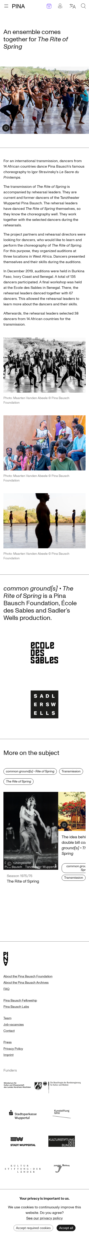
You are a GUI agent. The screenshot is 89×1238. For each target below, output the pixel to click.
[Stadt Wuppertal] (22, 1140)
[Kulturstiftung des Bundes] (61, 1140)
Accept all (66, 1228)
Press (7, 1042)
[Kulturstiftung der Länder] (22, 1167)
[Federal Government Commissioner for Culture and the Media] (61, 1086)
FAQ (6, 989)
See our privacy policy (44, 1218)
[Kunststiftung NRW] (61, 1113)
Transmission (71, 771)
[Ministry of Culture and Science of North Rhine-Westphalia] (22, 1086)
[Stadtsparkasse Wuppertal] (22, 1113)
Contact (9, 1031)
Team (7, 1018)
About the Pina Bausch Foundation (27, 976)
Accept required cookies (33, 1228)
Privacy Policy (13, 1049)
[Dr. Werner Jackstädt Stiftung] (61, 1167)
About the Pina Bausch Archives (26, 982)
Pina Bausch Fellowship (20, 1000)
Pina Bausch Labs (16, 1006)
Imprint (8, 1055)
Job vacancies (13, 1024)
